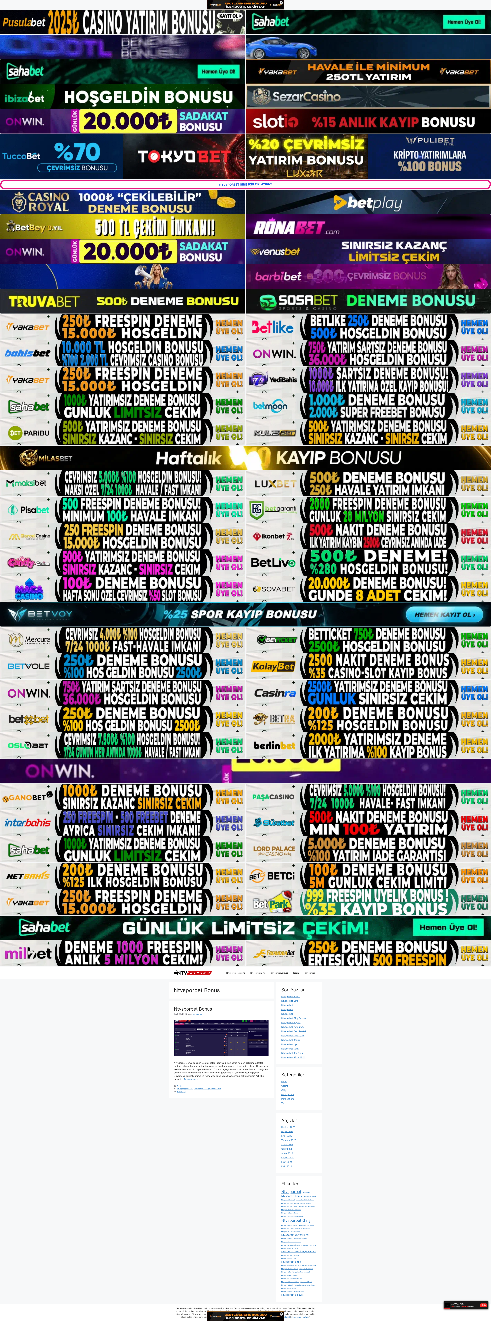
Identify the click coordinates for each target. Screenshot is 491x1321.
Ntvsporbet (309, 973)
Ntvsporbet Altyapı (290, 1022)
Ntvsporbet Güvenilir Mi (293, 1057)
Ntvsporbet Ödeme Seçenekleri (291, 1278)
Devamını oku (191, 1079)
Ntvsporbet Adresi (290, 996)
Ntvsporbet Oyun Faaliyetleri (290, 1255)
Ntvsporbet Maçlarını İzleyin (290, 1245)
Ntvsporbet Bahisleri (288, 1200)
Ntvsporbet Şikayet (279, 973)
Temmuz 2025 (288, 1140)
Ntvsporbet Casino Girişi (307, 1206)
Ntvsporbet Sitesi (291, 1261)
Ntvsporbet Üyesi (287, 1285)
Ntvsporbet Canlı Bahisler (302, 1203)
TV (282, 1103)
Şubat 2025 (287, 1144)
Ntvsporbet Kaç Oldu (292, 1053)
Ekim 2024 (286, 1162)
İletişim (296, 973)
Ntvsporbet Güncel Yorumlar (290, 1232)
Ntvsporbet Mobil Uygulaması (298, 1251)
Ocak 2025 (286, 1149)
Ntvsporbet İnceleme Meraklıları (207, 1089)
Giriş (283, 1090)
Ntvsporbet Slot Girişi (309, 1265)
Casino (284, 1086)
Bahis (179, 1086)
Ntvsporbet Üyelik (290, 1044)
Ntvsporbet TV (286, 1272)
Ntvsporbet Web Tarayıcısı (290, 1275)
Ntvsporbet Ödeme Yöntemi (290, 1282)
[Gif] (245, 458)
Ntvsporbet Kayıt (290, 1048)
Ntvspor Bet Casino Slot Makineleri (292, 1216)
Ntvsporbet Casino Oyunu (289, 1213)
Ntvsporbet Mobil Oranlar (289, 1248)
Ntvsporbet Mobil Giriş (292, 1035)
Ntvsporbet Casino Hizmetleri (291, 1210)
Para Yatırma (287, 1099)
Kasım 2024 (287, 1157)
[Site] (122, 327)
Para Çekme (287, 1094)
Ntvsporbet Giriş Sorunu (306, 1225)
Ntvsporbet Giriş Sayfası (293, 1018)
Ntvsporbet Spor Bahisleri (289, 1269)
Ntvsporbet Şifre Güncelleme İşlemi (292, 1291)
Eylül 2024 (286, 1166)
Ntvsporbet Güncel (287, 1228)
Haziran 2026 (288, 1127)
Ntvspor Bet (306, 1192)
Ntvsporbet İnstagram (292, 1027)
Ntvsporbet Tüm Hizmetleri (301, 1272)
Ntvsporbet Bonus (193, 1009)
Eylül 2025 (286, 1136)
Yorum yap (181, 1091)
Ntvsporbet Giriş (257, 973)
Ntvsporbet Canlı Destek (293, 1031)
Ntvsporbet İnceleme (235, 973)
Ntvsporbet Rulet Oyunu (289, 1258)
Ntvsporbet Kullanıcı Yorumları (291, 1242)
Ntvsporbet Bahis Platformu (305, 1200)
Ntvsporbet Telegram (306, 1269)
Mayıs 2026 (287, 1131)
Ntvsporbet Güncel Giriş (303, 1228)
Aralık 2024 (287, 1153)
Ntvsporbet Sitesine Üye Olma (291, 1265)
